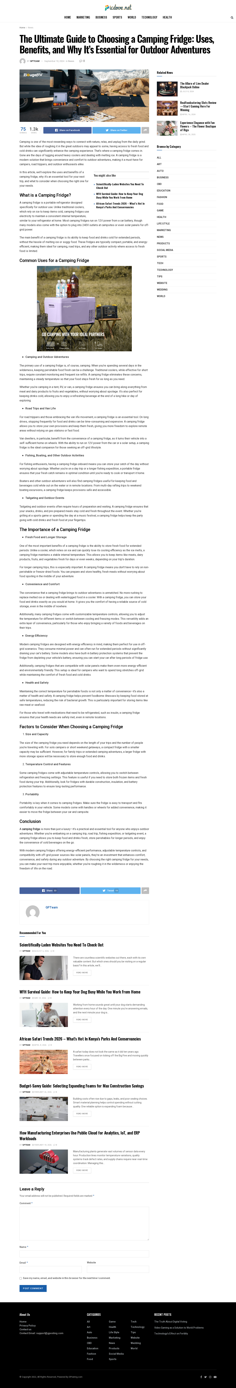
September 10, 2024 (54, 61)
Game (160, 210)
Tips (159, 276)
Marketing (83, 17)
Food (160, 204)
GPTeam (35, 61)
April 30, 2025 (188, 134)
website (162, 283)
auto (160, 171)
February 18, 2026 (42, 1144)
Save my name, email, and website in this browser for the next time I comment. (67, 1278)
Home (67, 17)
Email (24, 1263)
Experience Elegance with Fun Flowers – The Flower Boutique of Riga (198, 126)
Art (159, 164)
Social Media (165, 250)
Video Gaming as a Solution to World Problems (179, 1328)
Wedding (162, 290)
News (30, 27)
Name (24, 1247)
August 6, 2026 (41, 951)
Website (91, 1262)
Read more (82, 972)
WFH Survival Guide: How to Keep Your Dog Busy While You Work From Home (119, 195)
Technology (149, 17)
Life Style (163, 224)
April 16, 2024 (188, 114)
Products (163, 243)
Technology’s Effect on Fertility (171, 1333)
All (159, 158)
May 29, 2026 (40, 998)
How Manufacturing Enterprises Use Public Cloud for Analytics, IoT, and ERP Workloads (80, 1135)
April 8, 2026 (40, 1045)
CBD (159, 184)
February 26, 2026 (42, 1092)
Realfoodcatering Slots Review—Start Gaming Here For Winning (198, 106)
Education (163, 191)
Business (101, 17)
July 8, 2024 (188, 91)
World (132, 17)
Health (167, 17)
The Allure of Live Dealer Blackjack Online (194, 85)
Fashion (162, 197)
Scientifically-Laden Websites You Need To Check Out (120, 186)
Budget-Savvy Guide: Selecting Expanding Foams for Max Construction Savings (82, 1085)
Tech (160, 263)
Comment (26, 1203)
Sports (117, 17)
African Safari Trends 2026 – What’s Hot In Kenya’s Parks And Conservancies (120, 205)
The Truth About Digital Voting (170, 1322)
